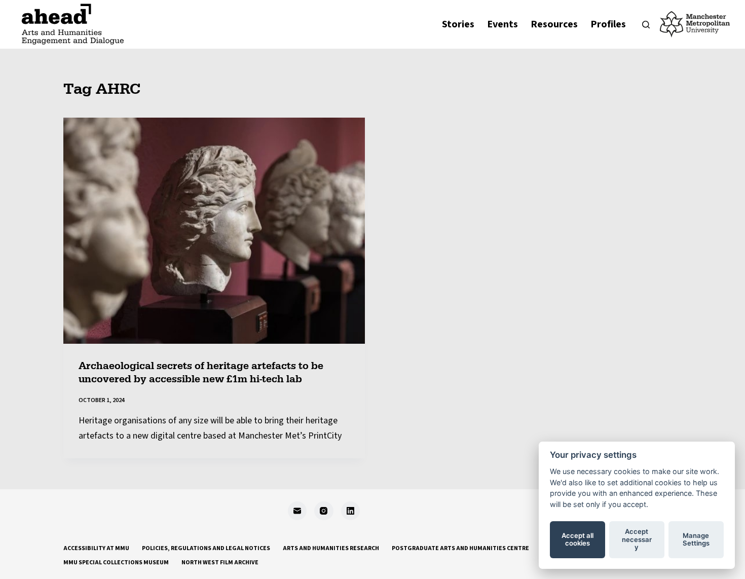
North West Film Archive (219, 563)
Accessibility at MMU (96, 549)
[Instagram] (323, 511)
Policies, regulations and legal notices (206, 549)
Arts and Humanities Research (331, 549)
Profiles (608, 24)
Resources (554, 24)
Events (502, 24)
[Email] (297, 511)
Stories (458, 24)
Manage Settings (696, 539)
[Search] (646, 24)
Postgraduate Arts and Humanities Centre (460, 549)
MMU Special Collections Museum (116, 563)
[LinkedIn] (350, 511)
